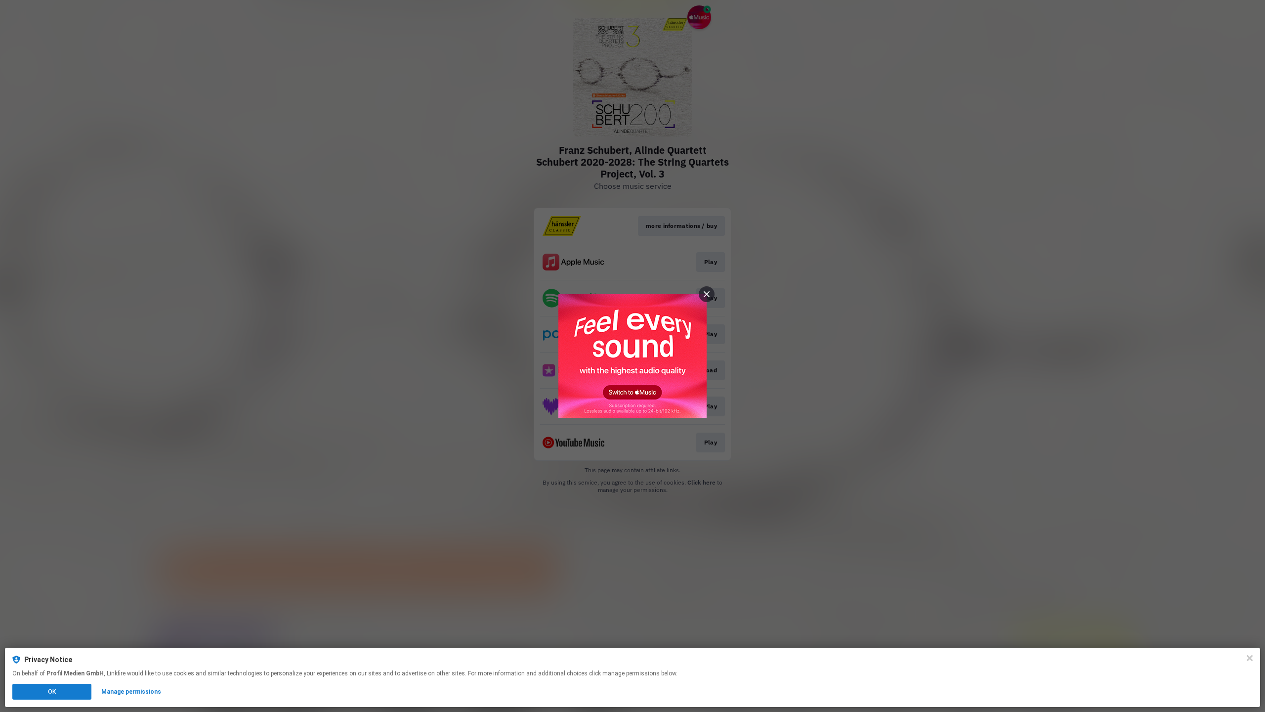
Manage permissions (131, 691)
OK (52, 691)
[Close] (1250, 658)
